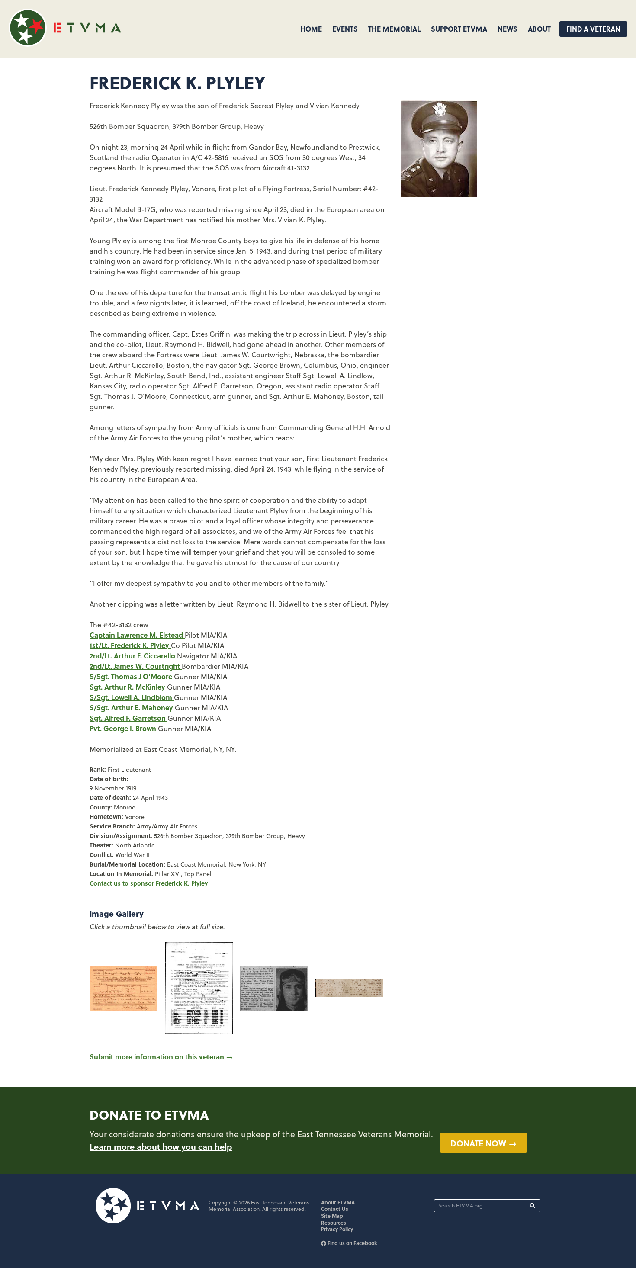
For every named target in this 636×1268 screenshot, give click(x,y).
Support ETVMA (459, 29)
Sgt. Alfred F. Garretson (128, 718)
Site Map (332, 1216)
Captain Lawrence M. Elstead (137, 635)
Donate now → (483, 1143)
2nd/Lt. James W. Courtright (136, 666)
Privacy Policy (337, 1229)
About (539, 29)
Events (345, 29)
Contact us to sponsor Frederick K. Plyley (149, 883)
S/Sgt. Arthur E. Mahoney (132, 708)
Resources (333, 1222)
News (507, 29)
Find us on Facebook (351, 1243)
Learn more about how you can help (161, 1146)
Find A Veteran (593, 29)
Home (311, 29)
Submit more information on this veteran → (161, 1057)
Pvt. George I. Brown (124, 728)
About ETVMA (338, 1202)
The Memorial (394, 29)
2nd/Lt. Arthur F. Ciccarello (133, 656)
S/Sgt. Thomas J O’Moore (132, 676)
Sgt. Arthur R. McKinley (128, 687)
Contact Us (334, 1209)
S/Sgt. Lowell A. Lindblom (132, 697)
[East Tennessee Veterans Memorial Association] (65, 44)
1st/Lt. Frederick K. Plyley (130, 645)
